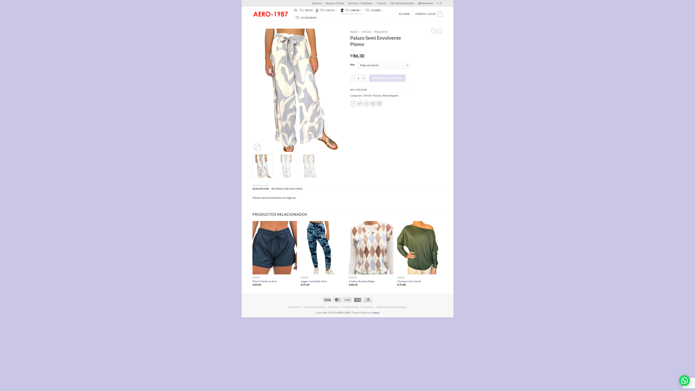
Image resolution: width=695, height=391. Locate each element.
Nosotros (317, 3)
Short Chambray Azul (264, 281)
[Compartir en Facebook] (354, 104)
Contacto (381, 3)
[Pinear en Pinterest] (373, 104)
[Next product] (433, 31)
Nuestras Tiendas (335, 3)
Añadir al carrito (387, 78)
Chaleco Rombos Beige (361, 281)
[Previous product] (439, 31)
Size (352, 65)
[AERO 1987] (270, 14)
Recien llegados (391, 95)
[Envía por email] (367, 104)
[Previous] (259, 90)
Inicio (354, 31)
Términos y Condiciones (360, 3)
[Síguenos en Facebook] (437, 3)
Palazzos (380, 31)
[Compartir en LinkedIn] (380, 104)
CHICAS (366, 31)
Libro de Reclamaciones (402, 3)
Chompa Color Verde (409, 281)
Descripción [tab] (260, 188)
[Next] (338, 90)
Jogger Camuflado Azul (314, 281)
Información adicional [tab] (287, 188)
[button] (425, 3)
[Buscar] (295, 10)
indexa (375, 312)
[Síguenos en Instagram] (441, 3)
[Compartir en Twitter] (360, 104)
